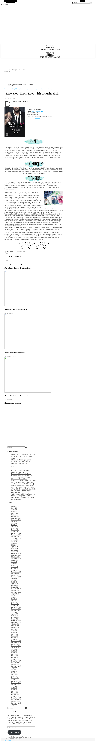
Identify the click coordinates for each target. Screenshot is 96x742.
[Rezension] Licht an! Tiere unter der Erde (15, 309)
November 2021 (16, 589)
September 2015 (16, 703)
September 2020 (16, 612)
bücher (17, 89)
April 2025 (14, 526)
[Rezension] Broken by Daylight (21, 460)
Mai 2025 (14, 525)
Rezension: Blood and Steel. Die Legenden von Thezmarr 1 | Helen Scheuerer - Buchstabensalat (21, 475)
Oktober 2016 (15, 684)
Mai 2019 (14, 632)
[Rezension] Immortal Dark (19, 463)
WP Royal (18, 738)
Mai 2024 (14, 545)
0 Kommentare (20, 251)
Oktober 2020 (15, 610)
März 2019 (14, 636)
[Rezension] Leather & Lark (25, 485)
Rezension (44, 89)
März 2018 (14, 656)
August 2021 (15, 594)
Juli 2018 (14, 649)
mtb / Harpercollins (37, 111)
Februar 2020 (15, 617)
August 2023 (15, 560)
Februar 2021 (15, 604)
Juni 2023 (14, 563)
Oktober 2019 (15, 624)
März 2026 (14, 515)
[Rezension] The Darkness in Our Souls (23, 455)
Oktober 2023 (15, 557)
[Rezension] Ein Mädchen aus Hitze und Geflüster (17, 395)
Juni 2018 (14, 651)
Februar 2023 (15, 568)
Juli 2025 (14, 523)
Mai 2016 (14, 689)
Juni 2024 (14, 543)
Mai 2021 (14, 599)
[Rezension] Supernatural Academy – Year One (20, 471)
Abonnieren (14, 732)
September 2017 (16, 666)
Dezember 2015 (16, 698)
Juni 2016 (14, 688)
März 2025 (14, 528)
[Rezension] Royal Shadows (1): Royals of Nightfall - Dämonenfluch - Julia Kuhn (23, 488)
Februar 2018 (15, 657)
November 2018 (16, 642)
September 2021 (16, 592)
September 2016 (16, 686)
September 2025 (16, 520)
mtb (38, 89)
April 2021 (14, 600)
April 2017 (14, 674)
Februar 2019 (15, 637)
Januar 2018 (14, 659)
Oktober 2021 (15, 590)
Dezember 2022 (16, 572)
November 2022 (16, 573)
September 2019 (16, 625)
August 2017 (15, 668)
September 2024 (16, 538)
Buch (6, 89)
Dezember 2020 (16, 607)
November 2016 (16, 683)
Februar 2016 (15, 694)
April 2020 (14, 614)
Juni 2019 (14, 631)
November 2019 (16, 622)
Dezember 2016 (16, 681)
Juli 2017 (14, 669)
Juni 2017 (14, 671)
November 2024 (16, 535)
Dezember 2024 (16, 533)
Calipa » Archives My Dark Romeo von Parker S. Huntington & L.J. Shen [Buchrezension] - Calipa (23, 495)
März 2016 (14, 693)
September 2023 (16, 558)
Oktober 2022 (15, 575)
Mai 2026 (14, 511)
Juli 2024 (14, 541)
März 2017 (14, 676)
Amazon (37, 118)
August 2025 (15, 521)
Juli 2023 (14, 562)
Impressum (49, 47)
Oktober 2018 (15, 644)
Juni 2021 (14, 597)
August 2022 (15, 578)
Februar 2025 (15, 530)
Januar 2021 (14, 605)
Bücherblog (24, 89)
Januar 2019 (14, 639)
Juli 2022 (14, 580)
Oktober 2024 (15, 536)
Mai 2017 (14, 673)
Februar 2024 (15, 550)
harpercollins (32, 89)
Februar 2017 (15, 678)
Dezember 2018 (16, 641)
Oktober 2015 (15, 701)
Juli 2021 (14, 595)
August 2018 (15, 647)
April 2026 (14, 513)
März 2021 (14, 602)
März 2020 (14, 615)
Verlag (50, 89)
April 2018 (14, 654)
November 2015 (16, 699)
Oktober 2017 (15, 664)
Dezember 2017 (16, 661)
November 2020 (16, 609)
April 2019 (14, 634)
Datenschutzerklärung (50, 49)
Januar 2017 (14, 679)
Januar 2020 (14, 619)
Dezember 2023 (16, 553)
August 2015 (15, 704)
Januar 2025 (14, 531)
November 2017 (16, 662)
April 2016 (14, 691)
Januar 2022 (14, 587)
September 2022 (16, 577)
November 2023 (16, 555)
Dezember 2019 (16, 620)
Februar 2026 (15, 516)
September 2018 (16, 646)
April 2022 (14, 583)
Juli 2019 (14, 629)
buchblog (11, 89)
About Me (50, 45)
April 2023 (14, 567)
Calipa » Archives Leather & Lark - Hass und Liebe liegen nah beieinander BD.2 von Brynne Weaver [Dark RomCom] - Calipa (23, 483)
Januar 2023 (14, 570)
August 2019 (15, 627)
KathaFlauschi (11, 251)
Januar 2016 (14, 696)
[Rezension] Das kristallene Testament (14, 352)
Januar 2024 (14, 552)
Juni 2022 (14, 582)
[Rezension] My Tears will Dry (20, 461)
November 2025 (16, 518)
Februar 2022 (15, 585)
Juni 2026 (14, 510)
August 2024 (15, 540)
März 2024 (14, 548)
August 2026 (15, 506)
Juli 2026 (14, 508)
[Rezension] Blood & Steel (19, 479)
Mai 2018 (14, 652)
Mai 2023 (14, 565)
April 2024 (14, 546)
